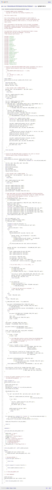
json (50, 488)
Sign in (49, 2)
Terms (14, 488)
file (27, 9)
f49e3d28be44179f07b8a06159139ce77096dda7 (20, 6)
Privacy (11, 488)
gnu (2, 6)
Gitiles (7, 488)
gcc (5, 6)
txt (46, 488)
